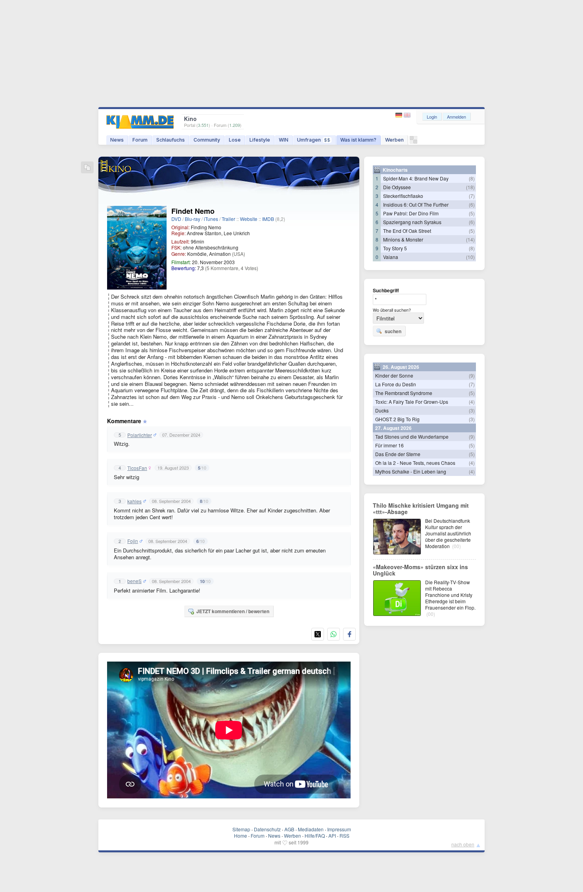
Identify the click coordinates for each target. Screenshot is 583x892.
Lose (235, 140)
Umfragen (313, 140)
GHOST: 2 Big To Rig (397, 419)
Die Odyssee (397, 187)
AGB (289, 829)
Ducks (382, 410)
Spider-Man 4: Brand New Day (416, 178)
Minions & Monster (403, 239)
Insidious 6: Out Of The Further (416, 204)
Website (248, 218)
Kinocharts (395, 169)
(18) (470, 187)
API (332, 835)
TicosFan (137, 468)
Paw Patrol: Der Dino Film (411, 213)
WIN (283, 140)
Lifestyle (259, 140)
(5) (472, 213)
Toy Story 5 (395, 248)
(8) (472, 178)
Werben (394, 140)
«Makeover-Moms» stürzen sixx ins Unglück (420, 570)
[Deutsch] (399, 115)
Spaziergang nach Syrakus (412, 222)
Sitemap (241, 829)
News (117, 140)
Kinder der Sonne (394, 375)
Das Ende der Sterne (397, 454)
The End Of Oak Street (407, 230)
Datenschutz (267, 829)
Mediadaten (311, 829)
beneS (134, 581)
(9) (472, 375)
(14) (470, 239)
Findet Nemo (193, 211)
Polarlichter (139, 435)
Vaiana (390, 256)
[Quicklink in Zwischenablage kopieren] (87, 168)
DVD (176, 218)
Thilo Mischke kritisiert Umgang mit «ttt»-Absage (421, 508)
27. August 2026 (393, 428)
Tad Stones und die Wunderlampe (412, 436)
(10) (470, 256)
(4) (472, 401)
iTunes (211, 218)
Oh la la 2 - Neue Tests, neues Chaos (415, 462)
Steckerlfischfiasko (403, 195)
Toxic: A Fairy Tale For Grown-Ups (411, 401)
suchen (393, 331)
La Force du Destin (395, 384)
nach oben (462, 844)
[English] (407, 115)
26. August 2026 (401, 366)
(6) (472, 204)
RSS (344, 835)
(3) (472, 410)
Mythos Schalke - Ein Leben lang (410, 471)
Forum (140, 140)
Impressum (339, 829)
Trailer (228, 218)
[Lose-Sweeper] (413, 142)
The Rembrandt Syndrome (403, 392)
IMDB (268, 218)
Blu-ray (192, 218)
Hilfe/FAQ (315, 835)
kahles (134, 501)
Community (207, 140)
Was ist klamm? (358, 140)
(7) (472, 195)
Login (432, 116)
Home (240, 835)
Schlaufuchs (170, 140)
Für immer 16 (389, 445)
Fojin (132, 541)
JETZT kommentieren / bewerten (232, 611)
